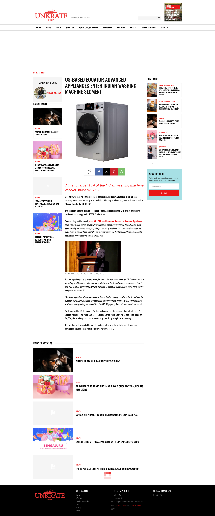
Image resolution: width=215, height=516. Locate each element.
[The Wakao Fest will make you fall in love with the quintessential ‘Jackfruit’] (152, 105)
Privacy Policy (121, 505)
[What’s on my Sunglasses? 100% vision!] (47, 116)
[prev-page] (148, 163)
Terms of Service (136, 505)
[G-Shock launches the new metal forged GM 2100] (152, 121)
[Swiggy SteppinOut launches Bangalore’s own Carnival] (47, 186)
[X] (106, 171)
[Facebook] (99, 171)
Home (35, 72)
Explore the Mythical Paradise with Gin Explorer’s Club (44, 240)
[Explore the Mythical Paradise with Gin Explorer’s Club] (47, 222)
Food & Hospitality (170, 6)
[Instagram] (157, 495)
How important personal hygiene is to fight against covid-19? (169, 137)
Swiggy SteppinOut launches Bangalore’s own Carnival (47, 204)
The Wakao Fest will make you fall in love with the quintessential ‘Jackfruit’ (169, 106)
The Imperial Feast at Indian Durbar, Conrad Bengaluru (107, 468)
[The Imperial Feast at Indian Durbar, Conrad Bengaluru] (53, 467)
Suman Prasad (54, 93)
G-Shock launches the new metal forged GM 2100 (169, 122)
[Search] (159, 18)
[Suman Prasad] (40, 93)
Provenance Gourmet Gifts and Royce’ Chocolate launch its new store (47, 168)
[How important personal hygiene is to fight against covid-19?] (152, 136)
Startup (162, 147)
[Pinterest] (114, 171)
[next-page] (152, 163)
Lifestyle (163, 132)
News (43, 72)
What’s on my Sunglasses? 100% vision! (46, 133)
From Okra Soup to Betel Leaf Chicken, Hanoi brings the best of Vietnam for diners (169, 91)
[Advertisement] (107, 49)
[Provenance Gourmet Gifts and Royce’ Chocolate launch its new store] (47, 150)
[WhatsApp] (121, 171)
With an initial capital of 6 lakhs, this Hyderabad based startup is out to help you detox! (170, 153)
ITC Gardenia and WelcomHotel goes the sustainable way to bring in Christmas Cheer (172, 14)
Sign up (164, 193)
